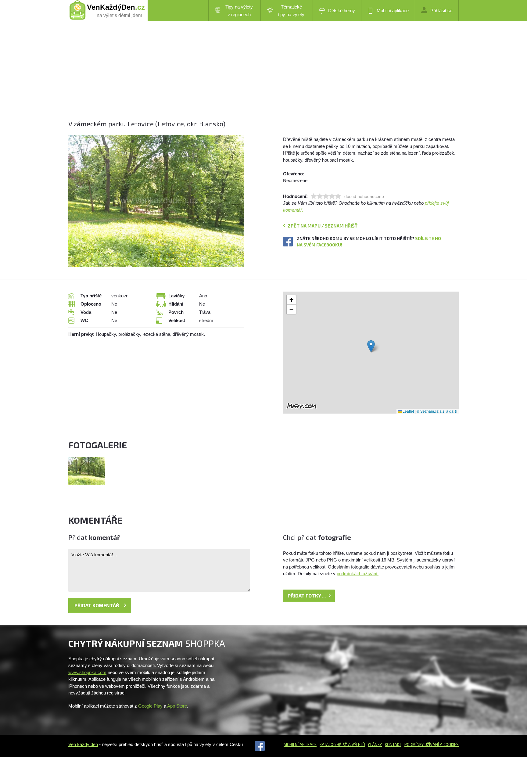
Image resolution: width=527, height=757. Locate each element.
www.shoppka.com (87, 672)
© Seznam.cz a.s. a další (437, 411)
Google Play (150, 706)
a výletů (356, 744)
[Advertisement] (251, 76)
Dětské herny (341, 10)
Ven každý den (83, 744)
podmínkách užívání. (357, 573)
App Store (177, 706)
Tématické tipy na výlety (291, 10)
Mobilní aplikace (393, 10)
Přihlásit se (441, 10)
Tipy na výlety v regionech (239, 10)
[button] (371, 346)
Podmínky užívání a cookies (431, 744)
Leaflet (408, 411)
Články (375, 744)
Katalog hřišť (333, 744)
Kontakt (393, 744)
